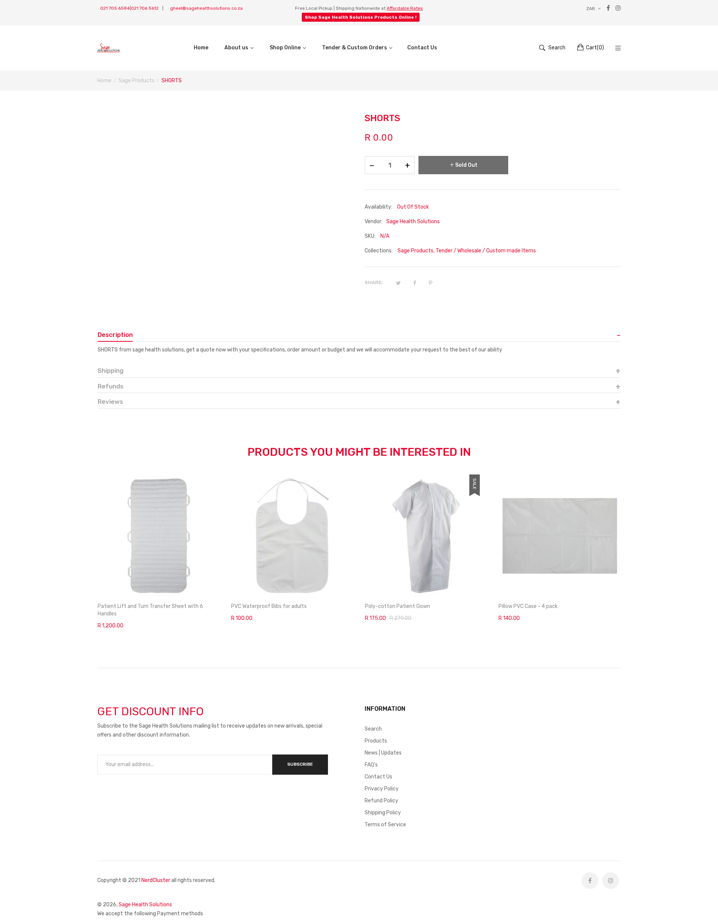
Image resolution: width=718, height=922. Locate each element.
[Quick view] (218, 584)
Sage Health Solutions (145, 904)
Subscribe (300, 764)
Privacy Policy (382, 789)
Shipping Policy (383, 812)
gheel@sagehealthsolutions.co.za (206, 8)
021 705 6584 (115, 8)
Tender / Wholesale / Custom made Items (486, 251)
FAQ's (371, 765)
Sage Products (415, 251)
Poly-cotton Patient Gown (397, 606)
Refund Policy (381, 800)
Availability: (378, 207)
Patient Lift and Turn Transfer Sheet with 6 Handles (150, 610)
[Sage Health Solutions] (108, 47)
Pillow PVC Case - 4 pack (528, 606)
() (595, 47)
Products (376, 741)
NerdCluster (155, 880)
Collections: (379, 251)
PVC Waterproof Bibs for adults (269, 606)
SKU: (370, 236)
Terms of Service (385, 824)
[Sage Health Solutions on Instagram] (610, 880)
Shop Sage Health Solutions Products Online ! (361, 17)
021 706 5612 (145, 8)
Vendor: (374, 221)
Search (373, 729)
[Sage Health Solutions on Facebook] (590, 880)
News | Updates (383, 753)
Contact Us (378, 777)
